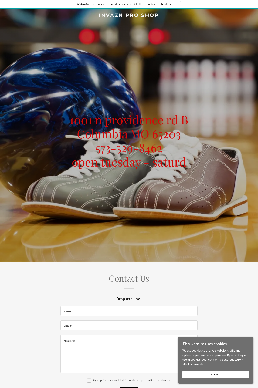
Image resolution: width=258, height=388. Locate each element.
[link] (129, 16)
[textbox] (128, 311)
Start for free (168, 4)
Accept (215, 374)
